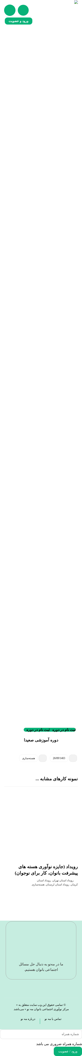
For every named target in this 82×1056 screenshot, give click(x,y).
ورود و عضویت (18, 21)
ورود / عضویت (67, 1051)
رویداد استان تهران (63, 880)
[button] (9, 10)
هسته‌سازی (28, 758)
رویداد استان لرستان (57, 884)
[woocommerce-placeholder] (41, 89)
